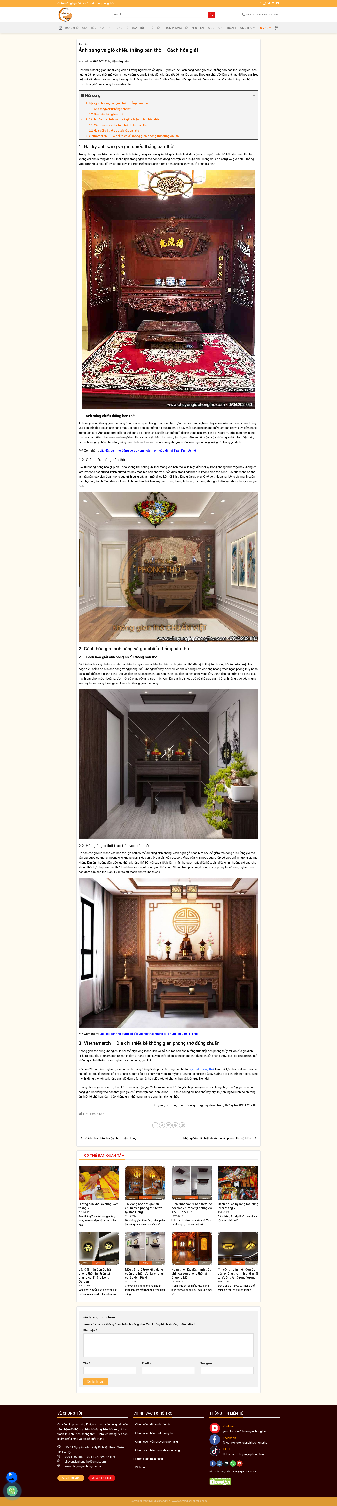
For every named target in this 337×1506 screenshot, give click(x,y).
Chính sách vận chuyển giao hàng (156, 1441)
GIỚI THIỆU (89, 27)
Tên (86, 1363)
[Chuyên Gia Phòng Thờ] (81, 14)
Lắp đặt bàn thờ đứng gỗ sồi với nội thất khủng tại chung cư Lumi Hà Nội (149, 1034)
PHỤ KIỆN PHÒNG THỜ (205, 27)
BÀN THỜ (138, 27)
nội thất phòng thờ (201, 1069)
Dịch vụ (140, 1467)
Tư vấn (263, 27)
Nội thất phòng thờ (114, 27)
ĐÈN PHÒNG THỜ (177, 27)
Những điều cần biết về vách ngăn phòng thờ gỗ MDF (217, 1138)
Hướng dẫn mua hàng (149, 1459)
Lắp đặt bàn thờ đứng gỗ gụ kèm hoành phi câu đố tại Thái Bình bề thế (147, 450)
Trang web (207, 1363)
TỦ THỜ (155, 27)
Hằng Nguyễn (120, 61)
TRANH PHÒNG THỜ (239, 27)
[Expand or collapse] (253, 95)
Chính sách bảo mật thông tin (154, 1433)
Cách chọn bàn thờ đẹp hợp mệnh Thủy (110, 1138)
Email (146, 1363)
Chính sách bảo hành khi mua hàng (157, 1450)
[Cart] (276, 28)
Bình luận (90, 1330)
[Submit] (211, 15)
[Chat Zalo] (11, 1477)
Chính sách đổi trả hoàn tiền (153, 1424)
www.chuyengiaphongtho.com (189, 1500)
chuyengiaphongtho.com (243, 1471)
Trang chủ (71, 27)
